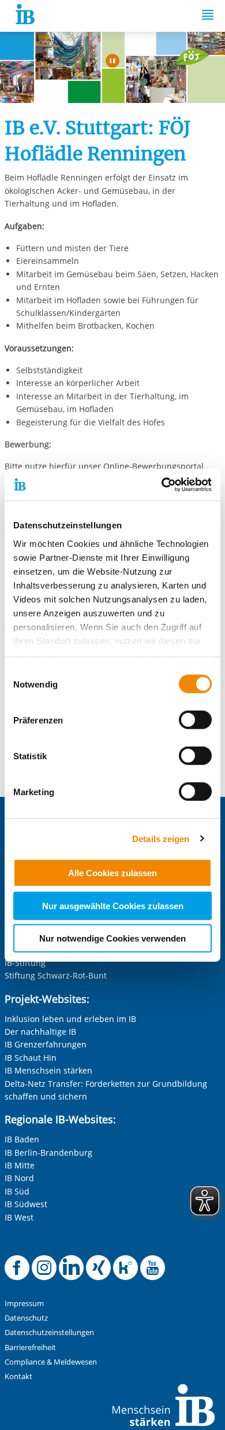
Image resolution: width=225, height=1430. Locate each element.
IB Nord (19, 1177)
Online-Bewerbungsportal (153, 466)
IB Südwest (26, 1204)
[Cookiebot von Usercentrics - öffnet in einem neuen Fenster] (162, 484)
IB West (19, 1217)
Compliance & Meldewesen (51, 1362)
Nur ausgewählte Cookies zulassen (112, 905)
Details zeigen (160, 838)
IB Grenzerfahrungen (46, 1044)
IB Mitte (20, 1165)
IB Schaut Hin (31, 1057)
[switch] (195, 720)
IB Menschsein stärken (48, 1070)
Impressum (24, 1303)
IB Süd (17, 1191)
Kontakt (18, 1376)
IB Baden (22, 1139)
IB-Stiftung (25, 962)
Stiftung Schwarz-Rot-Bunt (56, 975)
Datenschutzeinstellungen (49, 1332)
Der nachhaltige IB (40, 1031)
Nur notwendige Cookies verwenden (112, 938)
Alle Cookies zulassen (112, 873)
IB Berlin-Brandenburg (48, 1152)
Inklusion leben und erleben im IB (70, 1018)
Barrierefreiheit (30, 1347)
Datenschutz (26, 1318)
